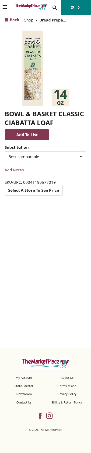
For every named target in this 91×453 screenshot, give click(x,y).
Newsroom (24, 394)
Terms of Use (67, 386)
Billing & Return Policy (67, 402)
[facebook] (40, 415)
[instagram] (49, 415)
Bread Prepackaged (58, 20)
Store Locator (23, 386)
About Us (67, 377)
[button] (27, 134)
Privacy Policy (67, 394)
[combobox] (45, 157)
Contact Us (24, 402)
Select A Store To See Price (33, 190)
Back (14, 19)
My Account (24, 377)
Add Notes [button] (14, 170)
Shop (28, 20)
